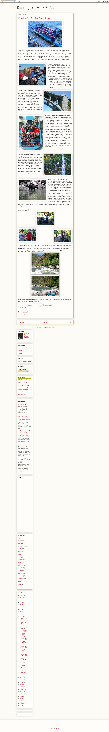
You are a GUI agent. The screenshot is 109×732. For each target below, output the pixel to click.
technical (20, 576)
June (22, 665)
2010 (21, 680)
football (20, 551)
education (20, 543)
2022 (21, 595)
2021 (21, 597)
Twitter (20, 350)
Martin (27, 334)
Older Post (69, 322)
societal (20, 573)
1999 (21, 705)
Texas (19, 584)
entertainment (22, 546)
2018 (21, 604)
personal (24, 307)
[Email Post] (40, 305)
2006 (21, 689)
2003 (21, 696)
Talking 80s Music (23, 382)
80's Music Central (23, 379)
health (19, 554)
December (24, 618)
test (19, 581)
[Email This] (44, 305)
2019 (21, 602)
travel (19, 586)
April (22, 670)
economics (21, 540)
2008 (21, 684)
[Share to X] (47, 305)
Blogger (57, 728)
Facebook (20, 352)
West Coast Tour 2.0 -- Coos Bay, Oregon (24, 649)
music (19, 562)
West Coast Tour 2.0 (24, 655)
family (19, 548)
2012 (21, 616)
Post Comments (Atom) (48, 327)
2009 (21, 682)
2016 (21, 609)
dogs (19, 538)
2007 (21, 687)
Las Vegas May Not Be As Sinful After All (24, 431)
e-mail (24, 348)
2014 (21, 611)
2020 (21, 600)
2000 (21, 703)
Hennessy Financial (23, 385)
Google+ (20, 353)
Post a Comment (24, 314)
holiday (20, 557)
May (22, 667)
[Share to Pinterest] (51, 305)
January (23, 674)
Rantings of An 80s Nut (36, 7)
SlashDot (20, 392)
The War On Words (23, 405)
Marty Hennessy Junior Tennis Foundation (24, 388)
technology (21, 578)
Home (45, 322)
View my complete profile (26, 338)
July (22, 628)
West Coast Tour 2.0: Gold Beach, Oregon (24, 641)
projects (20, 567)
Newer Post (21, 322)
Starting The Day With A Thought (24, 660)
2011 (21, 677)
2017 (21, 607)
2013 (21, 614)
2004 (21, 694)
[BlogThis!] (46, 305)
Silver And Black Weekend (22, 444)
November (24, 622)
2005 (21, 691)
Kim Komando (22, 394)
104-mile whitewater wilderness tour (59, 53)
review (20, 570)
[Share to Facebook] (49, 305)
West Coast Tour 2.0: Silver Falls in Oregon (24, 633)
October (23, 626)
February (23, 672)
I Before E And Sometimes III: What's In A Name (24, 459)
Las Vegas (21, 559)
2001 (21, 701)
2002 (21, 698)
